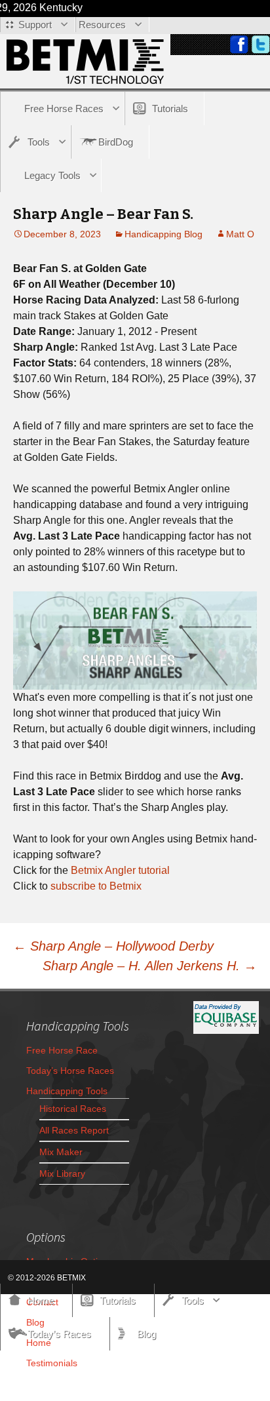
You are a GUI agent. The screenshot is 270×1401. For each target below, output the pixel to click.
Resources (102, 24)
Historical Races (72, 1108)
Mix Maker (61, 1152)
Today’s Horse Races (70, 1070)
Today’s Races (59, 1333)
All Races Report (74, 1130)
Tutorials (170, 108)
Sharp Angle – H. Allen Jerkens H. (150, 965)
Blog (146, 1333)
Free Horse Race (62, 1050)
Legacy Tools (52, 175)
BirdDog (115, 142)
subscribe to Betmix (96, 886)
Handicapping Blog (163, 234)
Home (41, 1300)
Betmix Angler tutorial (120, 870)
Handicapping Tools (66, 1091)
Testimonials (51, 1363)
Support (35, 24)
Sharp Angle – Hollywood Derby (113, 946)
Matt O (240, 234)
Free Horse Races (64, 108)
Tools (39, 142)
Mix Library (62, 1173)
